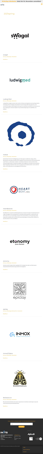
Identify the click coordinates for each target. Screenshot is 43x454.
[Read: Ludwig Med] (20, 80)
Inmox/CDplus (8, 353)
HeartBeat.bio (7, 208)
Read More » (5, 59)
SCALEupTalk (14, 311)
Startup (4, 56)
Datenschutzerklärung (26, 449)
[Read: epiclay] (20, 290)
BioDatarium (7, 397)
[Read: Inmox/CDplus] (20, 334)
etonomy (6, 261)
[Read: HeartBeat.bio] (20, 189)
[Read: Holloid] (21, 134)
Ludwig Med (7, 99)
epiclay (5, 309)
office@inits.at (17, 435)
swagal (5, 55)
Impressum (24, 451)
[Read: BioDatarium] (20, 378)
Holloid (5, 155)
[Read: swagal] (20, 35)
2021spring (9, 56)
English (24, 447)
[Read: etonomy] (20, 242)
